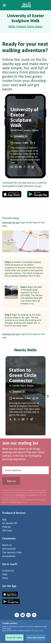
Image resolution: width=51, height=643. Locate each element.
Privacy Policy (38, 631)
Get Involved (8, 548)
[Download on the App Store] (11, 194)
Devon (30, 26)
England (21, 26)
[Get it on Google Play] (38, 194)
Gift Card (7, 530)
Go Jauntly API (9, 523)
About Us (7, 545)
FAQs (4, 574)
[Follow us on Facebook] (17, 614)
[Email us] (28, 614)
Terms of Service (16, 502)
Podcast (6, 526)
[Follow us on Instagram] (34, 614)
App (4, 519)
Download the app (10, 222)
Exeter (39, 26)
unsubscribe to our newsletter (26, 495)
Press (5, 578)
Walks (11, 26)
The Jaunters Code (12, 552)
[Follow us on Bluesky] (22, 614)
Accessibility (8, 556)
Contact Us (8, 570)
